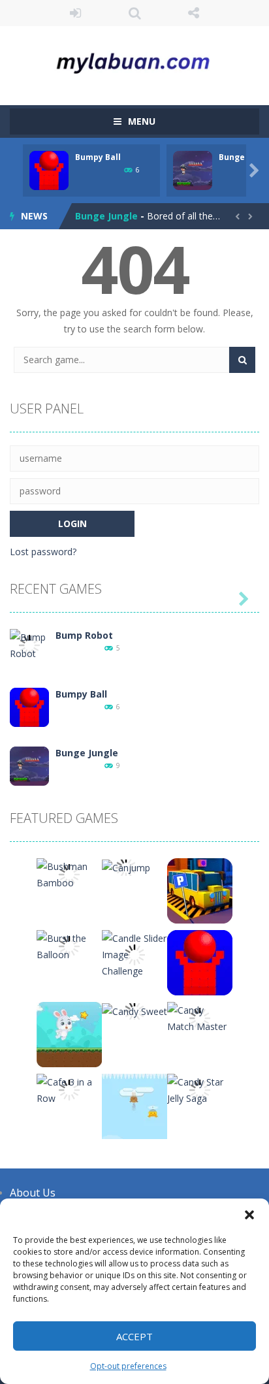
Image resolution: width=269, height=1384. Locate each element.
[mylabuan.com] (134, 60)
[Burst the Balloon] (69, 945)
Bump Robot (84, 635)
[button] (249, 1214)
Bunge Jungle (106, 216)
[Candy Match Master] (199, 1017)
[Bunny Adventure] (69, 1033)
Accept (134, 1336)
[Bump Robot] (29, 644)
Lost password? (43, 551)
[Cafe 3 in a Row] (69, 1089)
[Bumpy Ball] (29, 706)
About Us (32, 1192)
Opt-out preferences (128, 1366)
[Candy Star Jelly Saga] (199, 1089)
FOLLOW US (193, 13)
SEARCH (134, 13)
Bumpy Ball (98, 157)
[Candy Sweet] (134, 1010)
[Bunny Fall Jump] (134, 1105)
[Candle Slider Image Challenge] (134, 954)
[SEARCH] (242, 360)
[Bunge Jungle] (29, 765)
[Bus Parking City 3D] (199, 890)
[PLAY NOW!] (49, 169)
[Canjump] (126, 866)
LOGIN (75, 13)
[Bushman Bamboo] (69, 873)
